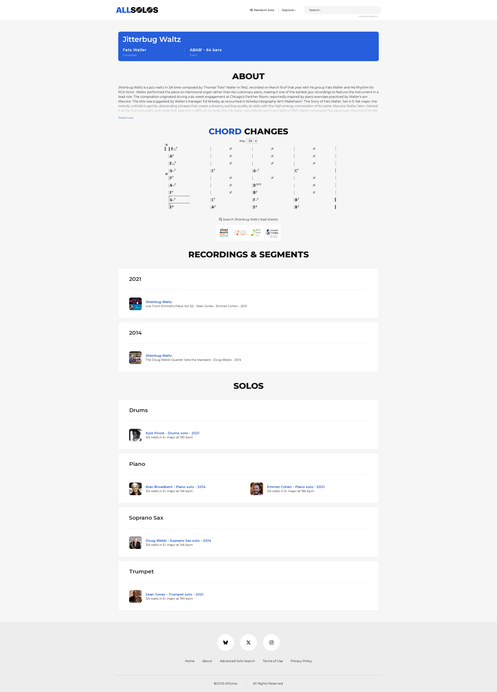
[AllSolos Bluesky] (225, 642)
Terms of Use (273, 661)
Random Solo (263, 10)
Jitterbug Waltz (159, 302)
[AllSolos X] (248, 642)
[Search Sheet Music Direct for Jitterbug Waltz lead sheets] (241, 232)
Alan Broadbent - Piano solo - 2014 (176, 487)
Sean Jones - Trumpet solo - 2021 (174, 594)
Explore (288, 10)
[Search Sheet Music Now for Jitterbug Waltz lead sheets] (257, 232)
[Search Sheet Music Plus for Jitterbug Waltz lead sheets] (224, 232)
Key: (242, 141)
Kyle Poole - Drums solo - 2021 (172, 433)
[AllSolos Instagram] (271, 642)
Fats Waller (134, 50)
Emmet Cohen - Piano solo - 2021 (296, 487)
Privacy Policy (301, 661)
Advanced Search (368, 16)
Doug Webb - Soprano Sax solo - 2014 (178, 541)
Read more (126, 118)
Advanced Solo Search (237, 661)
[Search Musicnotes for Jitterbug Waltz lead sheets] (273, 232)
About (207, 661)
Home (190, 661)
